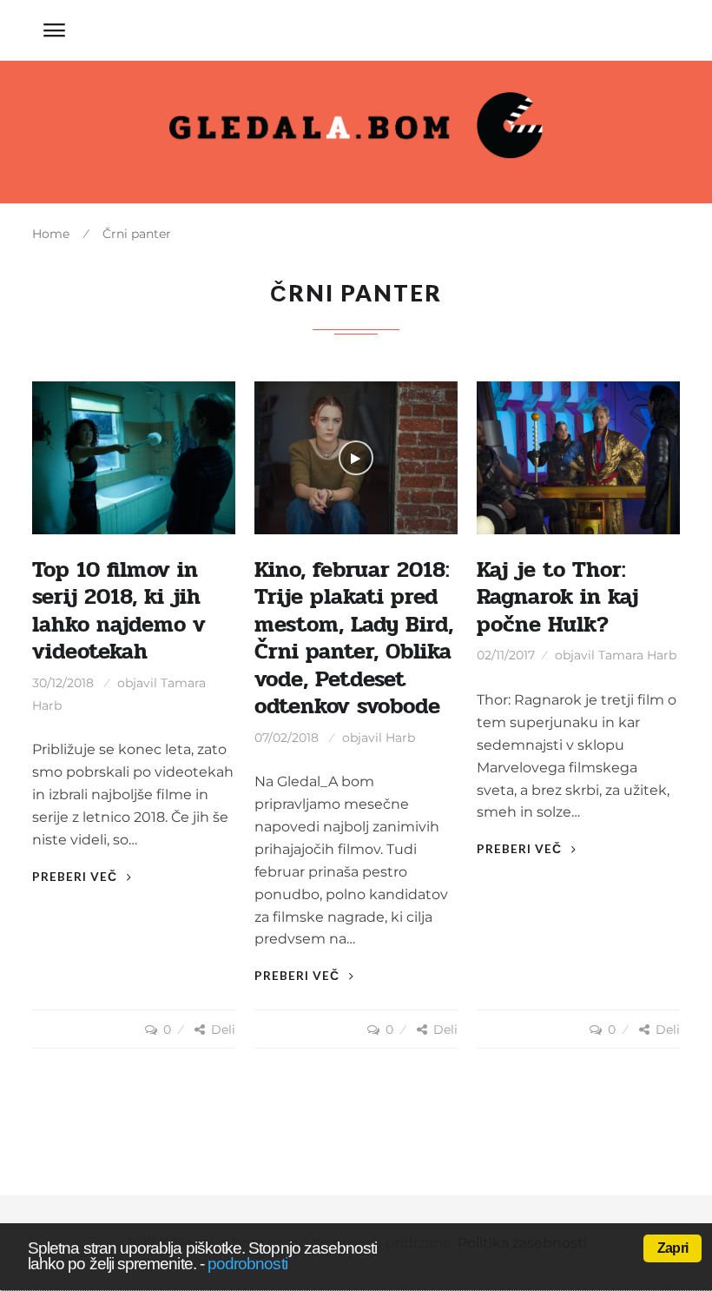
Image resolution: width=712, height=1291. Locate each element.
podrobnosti (247, 1264)
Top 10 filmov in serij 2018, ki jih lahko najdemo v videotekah (119, 611)
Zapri (672, 1248)
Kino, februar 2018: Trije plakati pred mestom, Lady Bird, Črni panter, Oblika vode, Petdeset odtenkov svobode (353, 638)
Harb (400, 737)
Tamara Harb (637, 655)
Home (50, 234)
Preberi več (76, 876)
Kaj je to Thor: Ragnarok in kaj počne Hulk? (557, 597)
